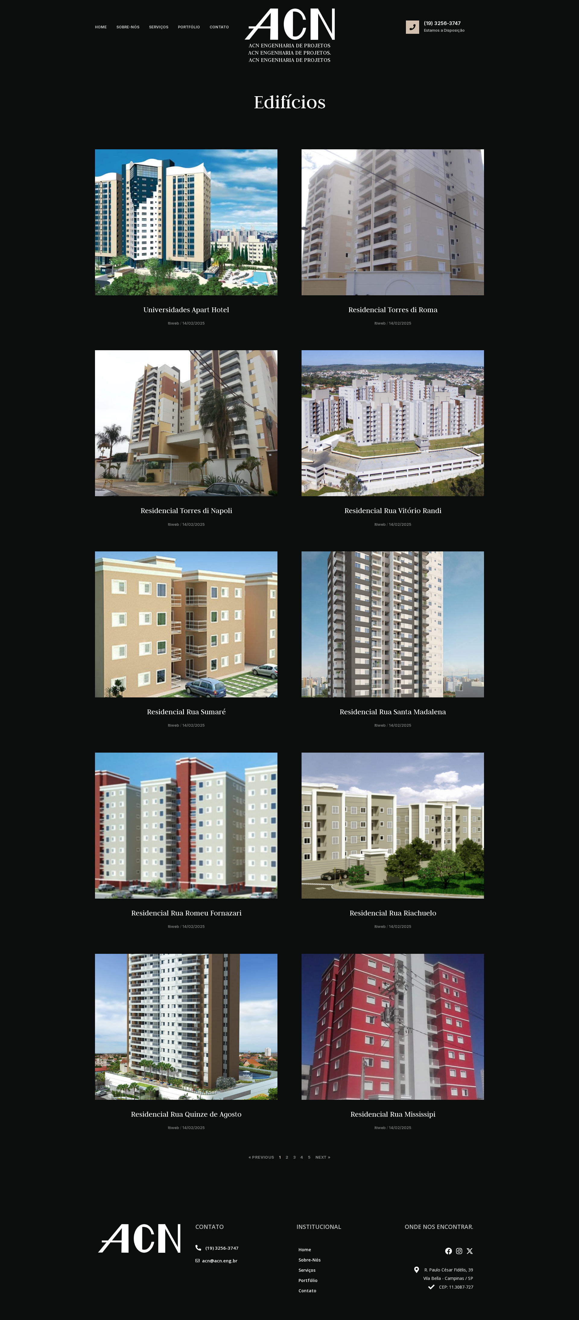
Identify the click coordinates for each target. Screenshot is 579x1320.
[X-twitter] (469, 1251)
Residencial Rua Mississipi (392, 1114)
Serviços (158, 27)
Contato (219, 27)
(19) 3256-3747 (442, 23)
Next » (323, 1157)
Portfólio (189, 27)
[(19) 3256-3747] (412, 27)
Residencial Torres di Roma (393, 309)
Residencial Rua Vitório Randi (392, 510)
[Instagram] (459, 1251)
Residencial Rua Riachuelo (393, 913)
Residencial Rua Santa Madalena (393, 711)
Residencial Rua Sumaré (186, 711)
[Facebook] (448, 1251)
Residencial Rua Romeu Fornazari (186, 913)
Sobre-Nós (127, 27)
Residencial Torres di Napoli (186, 510)
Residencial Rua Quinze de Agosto (186, 1114)
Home (101, 27)
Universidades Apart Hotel (186, 309)
